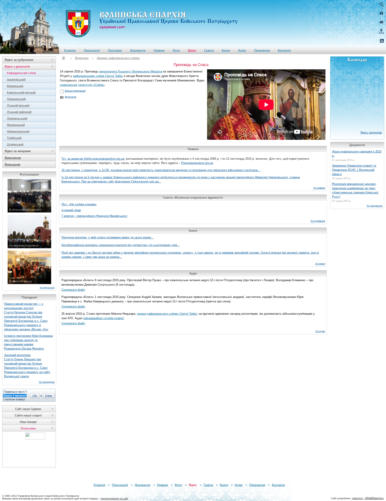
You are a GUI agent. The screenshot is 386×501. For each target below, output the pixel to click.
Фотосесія (70, 97)
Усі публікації (317, 221)
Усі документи (374, 205)
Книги (226, 50)
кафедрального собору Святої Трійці (172, 313)
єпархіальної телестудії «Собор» (82, 85)
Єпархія (70, 50)
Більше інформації (75, 90)
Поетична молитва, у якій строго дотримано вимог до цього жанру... (107, 237)
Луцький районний (19, 112)
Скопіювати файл (73, 289)
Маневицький (16, 125)
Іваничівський (16, 79)
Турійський (14, 138)
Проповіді (115, 50)
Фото (176, 50)
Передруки (262, 50)
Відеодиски (13, 157)
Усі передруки (47, 382)
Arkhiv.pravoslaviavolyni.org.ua (104, 158)
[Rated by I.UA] (35, 438)
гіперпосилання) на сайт (114, 498)
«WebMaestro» (374, 498)
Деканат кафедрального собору (118, 58)
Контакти (284, 50)
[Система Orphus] (29, 395)
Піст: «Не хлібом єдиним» (78, 204)
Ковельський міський (21, 92)
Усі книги (320, 263)
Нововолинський (18, 131)
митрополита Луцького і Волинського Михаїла (130, 71)
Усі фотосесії (47, 287)
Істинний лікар (71, 210)
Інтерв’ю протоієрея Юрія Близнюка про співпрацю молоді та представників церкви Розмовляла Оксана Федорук (28, 342)
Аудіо (242, 50)
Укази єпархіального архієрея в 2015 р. (357, 153)
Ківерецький (15, 86)
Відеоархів (12, 164)
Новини (159, 50)
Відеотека (81, 58)
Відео (192, 50)
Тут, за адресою (72, 158)
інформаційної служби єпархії (103, 318)
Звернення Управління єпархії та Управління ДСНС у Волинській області (354, 170)
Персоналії (92, 50)
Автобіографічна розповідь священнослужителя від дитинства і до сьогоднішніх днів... (120, 245)
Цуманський (15, 144)
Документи (138, 50)
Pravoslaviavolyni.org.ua (197, 163)
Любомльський (17, 118)
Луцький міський (18, 105)
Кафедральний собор (21, 73)
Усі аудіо (320, 331)
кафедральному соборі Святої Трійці (98, 76)
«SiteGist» (357, 498)
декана (141, 313)
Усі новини (319, 188)
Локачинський (16, 99)
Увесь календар (371, 132)
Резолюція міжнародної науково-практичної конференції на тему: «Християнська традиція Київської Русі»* (355, 190)
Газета (209, 50)
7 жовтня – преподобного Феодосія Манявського (94, 216)
